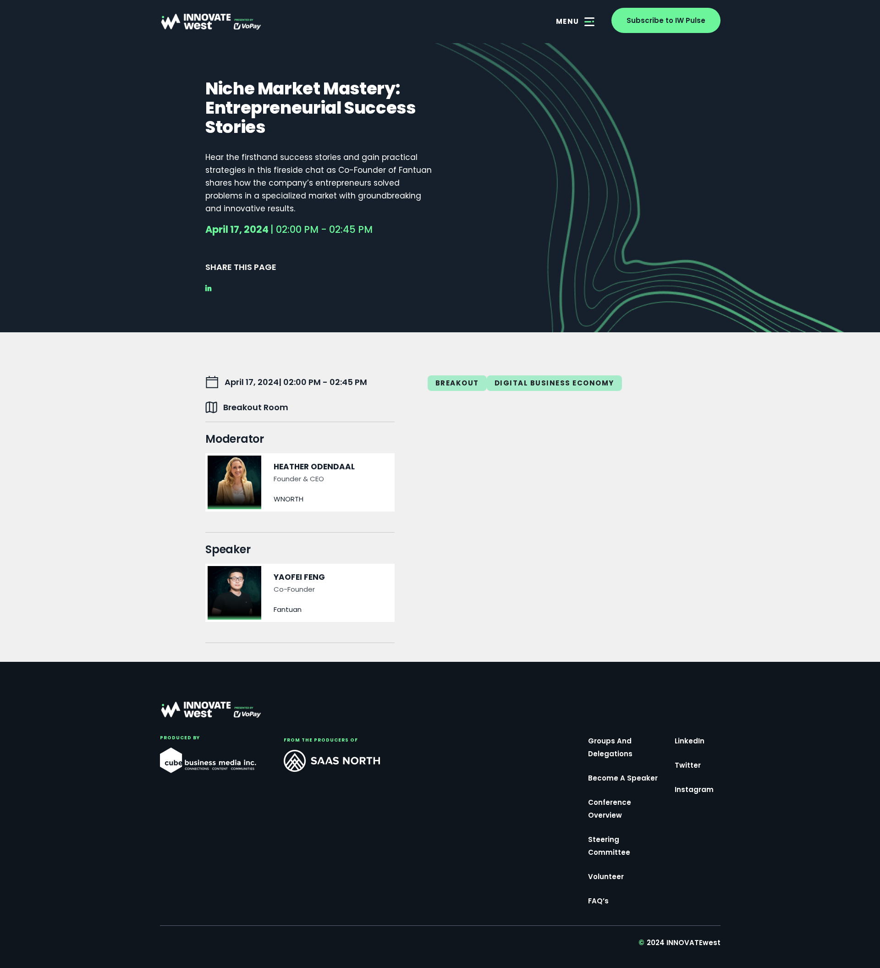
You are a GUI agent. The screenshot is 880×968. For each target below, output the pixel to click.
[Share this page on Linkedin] (211, 288)
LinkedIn (689, 741)
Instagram (694, 789)
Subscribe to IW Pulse (666, 20)
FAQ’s (598, 901)
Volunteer (606, 876)
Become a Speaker (623, 778)
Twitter (688, 765)
